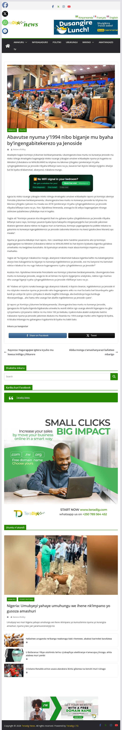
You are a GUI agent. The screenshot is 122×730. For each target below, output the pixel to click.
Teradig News (23, 397)
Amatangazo (106, 42)
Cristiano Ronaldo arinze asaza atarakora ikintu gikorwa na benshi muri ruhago (65, 668)
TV (15, 49)
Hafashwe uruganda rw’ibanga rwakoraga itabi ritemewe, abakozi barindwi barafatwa (69, 638)
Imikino (86, 42)
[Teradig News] (7, 45)
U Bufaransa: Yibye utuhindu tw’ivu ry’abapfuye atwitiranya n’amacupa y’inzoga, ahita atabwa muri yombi (69, 654)
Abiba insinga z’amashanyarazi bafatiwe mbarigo (91, 352)
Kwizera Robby (19, 149)
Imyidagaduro (40, 42)
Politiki (57, 42)
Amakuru (19, 42)
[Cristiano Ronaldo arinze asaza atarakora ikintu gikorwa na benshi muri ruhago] (14, 670)
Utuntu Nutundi (26, 599)
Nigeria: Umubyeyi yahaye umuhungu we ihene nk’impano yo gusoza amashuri (58, 608)
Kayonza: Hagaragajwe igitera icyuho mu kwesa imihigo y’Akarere (31, 352)
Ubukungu (72, 42)
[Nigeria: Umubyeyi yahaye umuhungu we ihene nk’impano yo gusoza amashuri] (61, 565)
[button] (25, 42)
